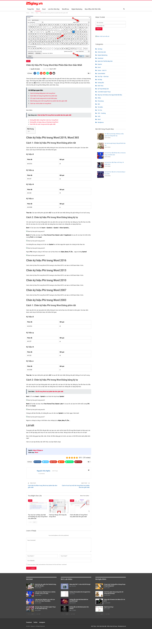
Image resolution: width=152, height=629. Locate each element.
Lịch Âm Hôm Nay (53, 9)
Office (99, 98)
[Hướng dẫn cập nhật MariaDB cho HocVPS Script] (64, 601)
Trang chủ (30, 9)
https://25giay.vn (38, 450)
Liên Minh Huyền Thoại (104, 91)
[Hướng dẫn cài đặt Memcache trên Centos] (64, 609)
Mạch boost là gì (108, 607)
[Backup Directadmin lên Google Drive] (64, 594)
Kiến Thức (100, 85)
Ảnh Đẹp (100, 49)
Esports (100, 64)
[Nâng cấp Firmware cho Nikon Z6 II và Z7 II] (99, 601)
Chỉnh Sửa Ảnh (102, 52)
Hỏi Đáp (100, 79)
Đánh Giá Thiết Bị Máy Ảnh (105, 61)
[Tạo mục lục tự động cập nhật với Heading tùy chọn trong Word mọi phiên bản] (37, 506)
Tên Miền (100, 107)
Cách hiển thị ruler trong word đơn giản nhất (42, 124)
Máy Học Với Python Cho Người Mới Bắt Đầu (110, 95)
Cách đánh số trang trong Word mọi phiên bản (43, 96)
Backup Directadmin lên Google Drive (79, 592)
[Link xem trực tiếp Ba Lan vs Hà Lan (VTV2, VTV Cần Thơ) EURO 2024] (30, 601)
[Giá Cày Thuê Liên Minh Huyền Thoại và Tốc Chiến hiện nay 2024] (30, 609)
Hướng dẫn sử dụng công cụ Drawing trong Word (44, 122)
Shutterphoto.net (122, 626)
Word (38, 9)
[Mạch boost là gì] (99, 609)
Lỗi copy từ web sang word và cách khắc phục (43, 98)
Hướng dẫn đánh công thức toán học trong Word (44, 120)
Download (100, 58)
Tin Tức (100, 110)
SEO (99, 104)
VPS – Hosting (102, 113)
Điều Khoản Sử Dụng (112, 626)
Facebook (29, 622)
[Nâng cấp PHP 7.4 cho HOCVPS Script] (64, 586)
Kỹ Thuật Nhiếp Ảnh (103, 89)
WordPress (65, 9)
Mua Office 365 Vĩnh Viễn (93, 9)
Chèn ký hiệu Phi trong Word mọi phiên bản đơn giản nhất (54, 115)
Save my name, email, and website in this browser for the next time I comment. (47, 564)
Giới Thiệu (93, 626)
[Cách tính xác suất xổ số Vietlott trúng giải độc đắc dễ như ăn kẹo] (30, 586)
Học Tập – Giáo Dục (103, 76)
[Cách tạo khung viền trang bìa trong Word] (58, 506)
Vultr (99, 116)
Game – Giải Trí (102, 70)
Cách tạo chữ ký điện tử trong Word (40, 103)
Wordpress (101, 122)
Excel (44, 9)
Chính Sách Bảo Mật (101, 626)
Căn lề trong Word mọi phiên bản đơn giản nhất (49, 391)
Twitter (35, 622)
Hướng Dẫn (101, 82)
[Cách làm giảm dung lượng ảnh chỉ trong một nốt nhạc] (99, 594)
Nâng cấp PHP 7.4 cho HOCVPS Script (79, 584)
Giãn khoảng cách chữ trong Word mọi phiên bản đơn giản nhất (48, 101)
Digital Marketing (77, 9)
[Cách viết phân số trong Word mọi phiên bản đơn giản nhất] (79, 506)
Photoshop (101, 101)
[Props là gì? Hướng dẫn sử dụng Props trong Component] (99, 586)
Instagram (42, 622)
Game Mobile (101, 73)
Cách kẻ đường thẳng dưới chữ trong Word (42, 93)
